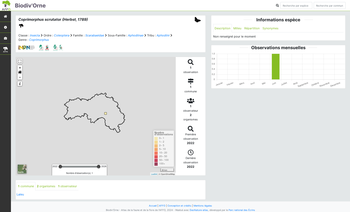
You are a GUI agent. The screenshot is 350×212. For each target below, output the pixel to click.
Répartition (252, 28)
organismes (46, 186)
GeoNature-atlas (199, 210)
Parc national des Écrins (242, 210)
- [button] (20, 77)
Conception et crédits (179, 205)
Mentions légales (203, 205)
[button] (20, 72)
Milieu (237, 28)
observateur (67, 186)
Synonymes (270, 28)
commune (26, 186)
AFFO (162, 205)
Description (222, 28)
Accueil (153, 205)
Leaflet (154, 173)
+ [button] (20, 68)
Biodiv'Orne (30, 5)
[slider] (60, 166)
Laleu (20, 194)
